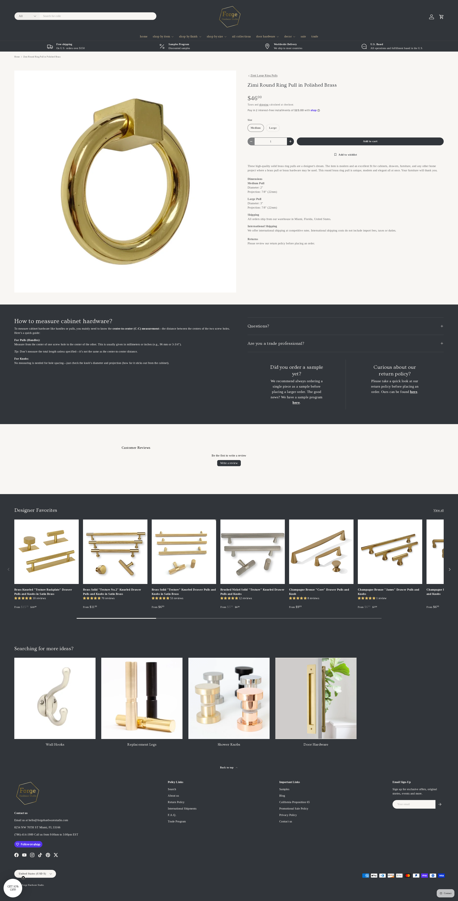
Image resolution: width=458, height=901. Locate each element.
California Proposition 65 (294, 802)
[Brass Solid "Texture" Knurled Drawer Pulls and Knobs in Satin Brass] (184, 552)
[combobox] (85, 16)
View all (438, 510)
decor (288, 36)
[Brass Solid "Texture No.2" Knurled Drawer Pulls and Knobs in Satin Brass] (115, 552)
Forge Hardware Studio (33, 885)
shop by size (215, 36)
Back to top (227, 767)
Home (17, 57)
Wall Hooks (55, 745)
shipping (264, 104)
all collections (241, 36)
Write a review (229, 463)
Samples (284, 789)
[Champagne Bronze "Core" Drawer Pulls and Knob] (321, 552)
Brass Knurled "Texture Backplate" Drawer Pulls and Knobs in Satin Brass (43, 591)
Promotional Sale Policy (293, 808)
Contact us (285, 821)
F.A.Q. (172, 815)
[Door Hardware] (316, 698)
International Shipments (182, 808)
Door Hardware (316, 745)
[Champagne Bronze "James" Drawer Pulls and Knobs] (390, 552)
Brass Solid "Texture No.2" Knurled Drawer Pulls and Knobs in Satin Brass (112, 591)
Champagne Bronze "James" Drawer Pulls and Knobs (388, 591)
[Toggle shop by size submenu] (225, 37)
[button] (441, 17)
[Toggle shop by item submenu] (172, 37)
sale (303, 36)
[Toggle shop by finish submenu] (200, 37)
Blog (282, 795)
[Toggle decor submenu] (294, 37)
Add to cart (370, 141)
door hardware (265, 36)
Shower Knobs (229, 745)
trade (314, 36)
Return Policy (176, 802)
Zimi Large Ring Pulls (263, 75)
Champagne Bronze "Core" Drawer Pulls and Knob (319, 591)
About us (173, 795)
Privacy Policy (288, 815)
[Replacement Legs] (141, 698)
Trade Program (177, 821)
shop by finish (188, 36)
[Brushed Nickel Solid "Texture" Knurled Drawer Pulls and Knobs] (252, 552)
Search (172, 789)
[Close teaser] (23, 878)
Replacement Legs (141, 745)
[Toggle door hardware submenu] (278, 37)
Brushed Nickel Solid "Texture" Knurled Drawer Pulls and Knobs (252, 591)
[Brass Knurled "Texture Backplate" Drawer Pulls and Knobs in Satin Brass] (46, 552)
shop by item (161, 36)
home (143, 36)
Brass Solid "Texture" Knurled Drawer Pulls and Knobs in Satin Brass (184, 591)
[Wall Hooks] (55, 698)
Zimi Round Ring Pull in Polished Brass (42, 57)
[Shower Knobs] (229, 698)
